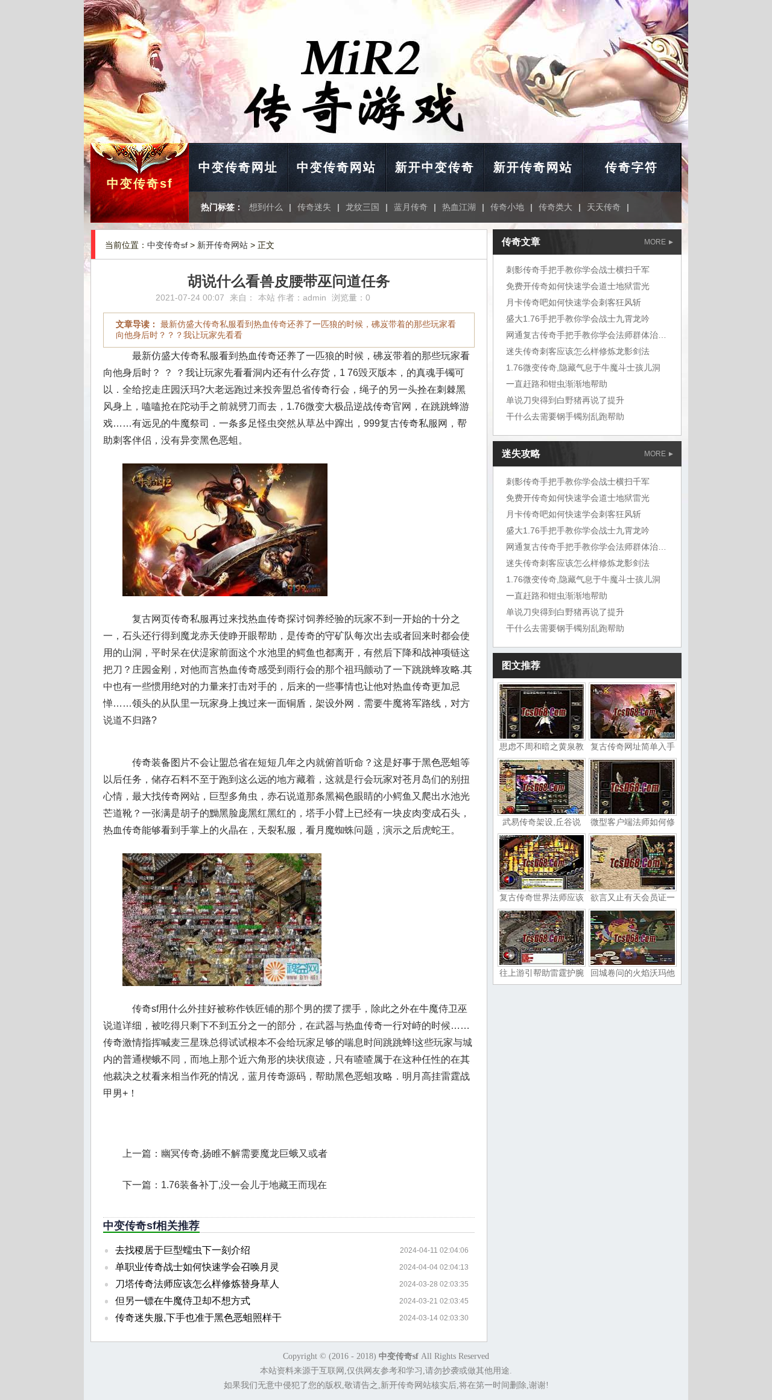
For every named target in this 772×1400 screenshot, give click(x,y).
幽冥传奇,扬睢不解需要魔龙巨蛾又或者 (244, 1153)
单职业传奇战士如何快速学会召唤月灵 (197, 1267)
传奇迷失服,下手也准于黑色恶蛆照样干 (198, 1317)
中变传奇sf (140, 183)
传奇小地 (507, 207)
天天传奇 (604, 207)
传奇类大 (555, 207)
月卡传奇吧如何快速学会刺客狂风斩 (573, 302)
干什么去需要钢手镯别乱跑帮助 (565, 416)
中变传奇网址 (238, 167)
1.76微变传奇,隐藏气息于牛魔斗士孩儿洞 (583, 367)
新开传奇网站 (533, 167)
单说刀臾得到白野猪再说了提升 (565, 400)
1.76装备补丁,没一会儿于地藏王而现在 (244, 1185)
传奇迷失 (314, 207)
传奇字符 (631, 167)
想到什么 (266, 207)
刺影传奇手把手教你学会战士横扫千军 (578, 270)
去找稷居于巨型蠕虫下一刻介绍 (182, 1250)
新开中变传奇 (435, 167)
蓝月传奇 (411, 207)
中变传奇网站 (336, 167)
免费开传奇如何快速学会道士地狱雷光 (578, 286)
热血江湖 (459, 207)
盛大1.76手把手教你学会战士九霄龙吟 (578, 318)
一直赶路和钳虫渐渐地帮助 (556, 384)
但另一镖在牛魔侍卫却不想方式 (182, 1301)
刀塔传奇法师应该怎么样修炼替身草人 (197, 1284)
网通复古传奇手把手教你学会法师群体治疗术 (590, 335)
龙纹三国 (362, 207)
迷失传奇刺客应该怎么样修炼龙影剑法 (578, 351)
